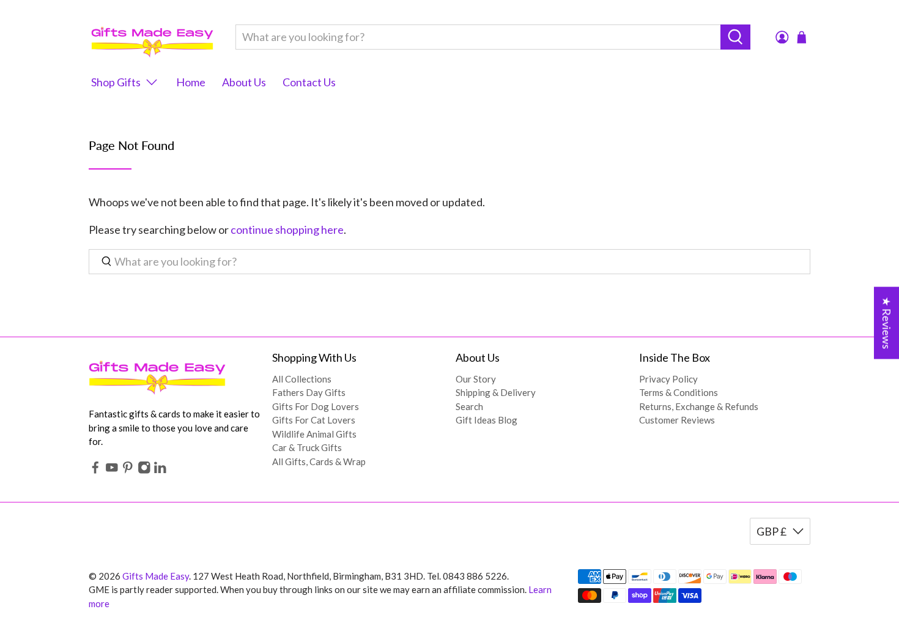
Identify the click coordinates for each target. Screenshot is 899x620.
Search (469, 406)
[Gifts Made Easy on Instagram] (144, 470)
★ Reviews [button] (886, 322)
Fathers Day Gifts (309, 392)
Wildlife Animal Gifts (314, 433)
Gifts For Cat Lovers (313, 419)
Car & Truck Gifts (307, 447)
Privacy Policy (668, 378)
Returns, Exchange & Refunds (698, 406)
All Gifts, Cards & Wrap (319, 461)
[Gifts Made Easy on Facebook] (95, 470)
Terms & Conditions (678, 392)
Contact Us (309, 82)
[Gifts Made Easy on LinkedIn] (160, 470)
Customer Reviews (677, 419)
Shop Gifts (116, 82)
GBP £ (771, 531)
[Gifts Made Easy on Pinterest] (128, 470)
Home (190, 82)
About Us (244, 82)
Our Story (476, 378)
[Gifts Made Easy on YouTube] (112, 470)
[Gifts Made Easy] (152, 37)
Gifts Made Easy (155, 575)
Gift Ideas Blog (486, 419)
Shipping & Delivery (496, 392)
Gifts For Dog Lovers (315, 406)
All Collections (301, 378)
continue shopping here (287, 229)
